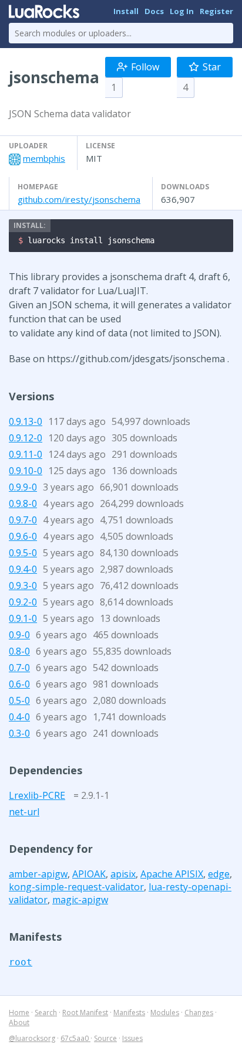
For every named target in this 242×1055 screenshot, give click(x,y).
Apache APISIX (171, 873)
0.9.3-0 (23, 585)
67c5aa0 (75, 1038)
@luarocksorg (32, 1038)
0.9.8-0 (23, 503)
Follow (145, 66)
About (19, 1022)
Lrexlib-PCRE (37, 795)
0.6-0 (19, 684)
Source (105, 1038)
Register (216, 11)
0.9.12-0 (25, 437)
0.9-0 (19, 634)
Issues (132, 1038)
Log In (182, 11)
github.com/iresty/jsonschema (79, 199)
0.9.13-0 (25, 421)
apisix (123, 873)
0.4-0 (19, 716)
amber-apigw (38, 873)
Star (212, 66)
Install (126, 11)
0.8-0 (19, 651)
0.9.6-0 (23, 536)
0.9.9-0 (23, 487)
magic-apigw (80, 899)
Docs (154, 11)
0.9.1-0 (23, 618)
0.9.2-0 (23, 601)
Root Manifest (85, 1012)
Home (19, 1012)
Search (46, 1012)
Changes (198, 1012)
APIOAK (89, 873)
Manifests (129, 1012)
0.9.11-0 (25, 454)
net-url (24, 811)
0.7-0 (19, 667)
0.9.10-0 (25, 470)
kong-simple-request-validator (76, 886)
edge (219, 873)
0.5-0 (19, 700)
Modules (164, 1012)
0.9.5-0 (23, 552)
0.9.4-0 (23, 569)
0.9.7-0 (23, 519)
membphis (44, 158)
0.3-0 (19, 733)
